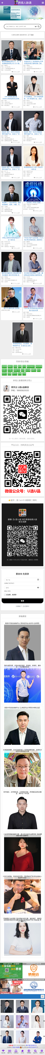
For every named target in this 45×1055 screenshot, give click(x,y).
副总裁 (28, 370)
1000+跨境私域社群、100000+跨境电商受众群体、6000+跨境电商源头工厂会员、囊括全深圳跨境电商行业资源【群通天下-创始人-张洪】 (11, 98)
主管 (24, 374)
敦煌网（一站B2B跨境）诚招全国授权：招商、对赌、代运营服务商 (11, 204)
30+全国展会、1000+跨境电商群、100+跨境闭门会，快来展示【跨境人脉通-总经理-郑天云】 (33, 98)
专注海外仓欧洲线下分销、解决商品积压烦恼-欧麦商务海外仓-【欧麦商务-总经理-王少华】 (33, 274)
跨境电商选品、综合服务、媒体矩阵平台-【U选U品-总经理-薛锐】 (22, 345)
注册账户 (19, 606)
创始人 (10, 366)
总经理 (4, 366)
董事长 (34, 370)
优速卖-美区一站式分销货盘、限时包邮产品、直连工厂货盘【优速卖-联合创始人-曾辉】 (33, 133)
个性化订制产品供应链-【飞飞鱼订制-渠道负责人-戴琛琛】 (33, 239)
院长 (38, 370)
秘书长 (14, 374)
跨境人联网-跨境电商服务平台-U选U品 (11, 239)
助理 (19, 374)
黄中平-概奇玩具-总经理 (11, 308)
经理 (19, 366)
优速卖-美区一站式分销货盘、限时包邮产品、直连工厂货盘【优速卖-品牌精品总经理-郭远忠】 (11, 133)
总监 (15, 366)
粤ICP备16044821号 (31, 1045)
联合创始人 (30, 366)
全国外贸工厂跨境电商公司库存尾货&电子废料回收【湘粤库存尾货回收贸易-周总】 (33, 63)
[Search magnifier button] (38, 26)
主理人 (10, 370)
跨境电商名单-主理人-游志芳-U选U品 (33, 168)
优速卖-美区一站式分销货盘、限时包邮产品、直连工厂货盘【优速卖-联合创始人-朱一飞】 (11, 168)
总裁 (9, 374)
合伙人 (4, 374)
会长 (22, 370)
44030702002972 (32, 1047)
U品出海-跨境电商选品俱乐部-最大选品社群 (33, 309)
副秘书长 (17, 370)
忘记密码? (26, 606)
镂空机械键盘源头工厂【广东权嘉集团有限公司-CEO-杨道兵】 (11, 63)
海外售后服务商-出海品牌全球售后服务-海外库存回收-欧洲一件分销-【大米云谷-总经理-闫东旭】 (11, 274)
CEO (24, 366)
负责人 (4, 370)
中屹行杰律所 (16, 1047)
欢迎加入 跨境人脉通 (33, 202)
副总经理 (39, 366)
